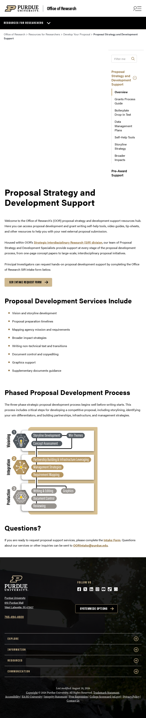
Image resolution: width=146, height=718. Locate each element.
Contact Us (73, 701)
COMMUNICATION (19, 671)
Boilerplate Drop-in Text (123, 112)
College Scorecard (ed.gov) (105, 697)
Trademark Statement (106, 693)
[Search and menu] (136, 8)
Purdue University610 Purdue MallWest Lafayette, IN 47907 (19, 602)
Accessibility (12, 697)
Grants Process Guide (125, 101)
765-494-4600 (14, 617)
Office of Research (61, 8)
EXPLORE (13, 638)
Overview (121, 92)
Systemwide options (93, 609)
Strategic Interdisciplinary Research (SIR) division (68, 242)
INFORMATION (17, 649)
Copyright (32, 693)
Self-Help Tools (125, 137)
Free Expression (78, 697)
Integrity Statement (55, 697)
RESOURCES (15, 660)
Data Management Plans (123, 125)
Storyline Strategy (121, 146)
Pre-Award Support (119, 173)
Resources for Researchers (24, 23)
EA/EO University (32, 697)
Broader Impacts (120, 157)
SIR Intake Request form (25, 282)
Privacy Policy (131, 697)
